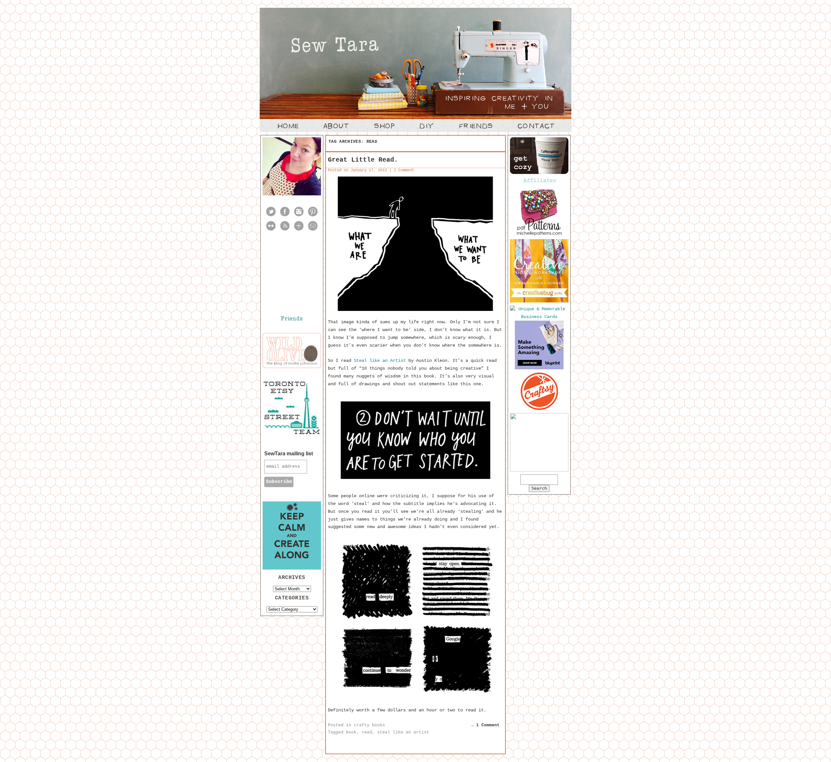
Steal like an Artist (380, 360)
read (367, 732)
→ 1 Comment (485, 725)
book (351, 732)
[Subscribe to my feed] (285, 230)
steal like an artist (403, 732)
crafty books (369, 725)
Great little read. (363, 160)
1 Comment (404, 170)
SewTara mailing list (288, 453)
